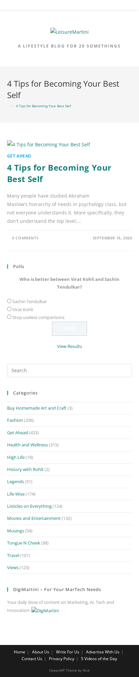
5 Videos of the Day (99, 658)
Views (13, 567)
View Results (69, 346)
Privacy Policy (61, 658)
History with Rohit (25, 469)
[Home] (8, 106)
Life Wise (16, 494)
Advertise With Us (102, 652)
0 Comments (25, 237)
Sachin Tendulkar (29, 301)
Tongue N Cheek (23, 543)
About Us (40, 652)
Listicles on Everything (29, 506)
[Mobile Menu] (69, 6)
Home (19, 652)
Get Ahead (19, 156)
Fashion (15, 420)
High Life (16, 457)
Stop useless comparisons (38, 317)
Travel (13, 555)
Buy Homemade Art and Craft (36, 408)
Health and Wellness (27, 445)
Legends (15, 481)
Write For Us (67, 652)
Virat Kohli (22, 309)
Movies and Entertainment (34, 518)
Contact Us (32, 658)
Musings (15, 531)
